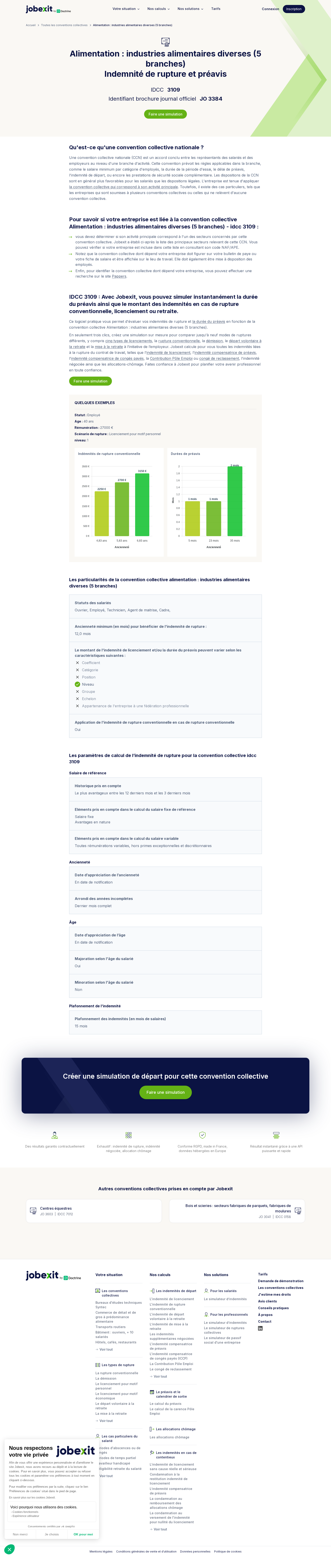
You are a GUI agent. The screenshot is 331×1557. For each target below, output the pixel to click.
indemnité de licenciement (168, 352)
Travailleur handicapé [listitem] (112, 1463)
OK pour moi (83, 1534)
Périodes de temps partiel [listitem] (115, 1458)
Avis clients (267, 1301)
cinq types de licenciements (128, 341)
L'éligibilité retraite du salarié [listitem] (118, 1469)
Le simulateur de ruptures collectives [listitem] (224, 1330)
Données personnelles (195, 1551)
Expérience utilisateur (26, 1516)
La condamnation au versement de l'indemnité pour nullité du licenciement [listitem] (172, 1517)
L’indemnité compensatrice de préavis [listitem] (171, 1491)
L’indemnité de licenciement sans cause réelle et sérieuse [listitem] (173, 1466)
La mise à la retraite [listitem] (111, 1413)
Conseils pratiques (273, 1308)
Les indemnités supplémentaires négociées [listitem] (172, 1336)
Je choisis (52, 1534)
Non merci (20, 1534)
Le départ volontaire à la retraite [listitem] (114, 1406)
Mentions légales (101, 1551)
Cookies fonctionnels (25, 1512)
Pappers (119, 276)
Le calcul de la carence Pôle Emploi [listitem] (172, 1411)
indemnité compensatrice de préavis (225, 352)
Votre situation (124, 9)
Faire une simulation (165, 114)
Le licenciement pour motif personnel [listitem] (116, 1386)
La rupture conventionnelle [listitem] (116, 1373)
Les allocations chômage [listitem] (169, 1437)
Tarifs (215, 9)
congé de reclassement (219, 358)
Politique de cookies (228, 1551)
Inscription (294, 9)
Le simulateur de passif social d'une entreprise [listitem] (222, 1340)
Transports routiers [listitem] (110, 1327)
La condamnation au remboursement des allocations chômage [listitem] (166, 1503)
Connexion (270, 9)
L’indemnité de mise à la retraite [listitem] (169, 1326)
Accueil (31, 25)
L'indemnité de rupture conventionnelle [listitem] (167, 1306)
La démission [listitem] (105, 1378)
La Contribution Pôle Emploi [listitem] (171, 1364)
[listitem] (119, 1348)
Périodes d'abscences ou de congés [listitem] (118, 1450)
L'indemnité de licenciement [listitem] (172, 1299)
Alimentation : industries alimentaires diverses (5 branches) (132, 25)
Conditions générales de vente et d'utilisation (146, 1551)
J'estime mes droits (274, 1294)
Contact (264, 1321)
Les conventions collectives (281, 1288)
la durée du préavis (208, 321)
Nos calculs (156, 9)
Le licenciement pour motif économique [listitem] (116, 1396)
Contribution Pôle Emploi (171, 358)
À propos (265, 1315)
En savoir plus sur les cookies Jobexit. (32, 1497)
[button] (9, 1549)
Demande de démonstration (281, 1281)
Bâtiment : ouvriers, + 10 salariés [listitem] (114, 1334)
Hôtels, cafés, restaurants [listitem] (115, 1342)
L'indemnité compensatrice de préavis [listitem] (171, 1346)
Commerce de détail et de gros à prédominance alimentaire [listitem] (115, 1317)
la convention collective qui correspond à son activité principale (123, 187)
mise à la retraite (109, 346)
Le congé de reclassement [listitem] (171, 1369)
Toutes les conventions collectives (64, 25)
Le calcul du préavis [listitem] (165, 1404)
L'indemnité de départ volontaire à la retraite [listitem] (167, 1316)
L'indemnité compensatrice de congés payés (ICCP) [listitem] (171, 1356)
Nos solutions (189, 9)
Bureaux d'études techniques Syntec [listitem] (118, 1305)
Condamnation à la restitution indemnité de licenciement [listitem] (169, 1478)
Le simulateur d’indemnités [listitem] (225, 1299)
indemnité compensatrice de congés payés (107, 358)
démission (214, 341)
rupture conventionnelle (179, 341)
